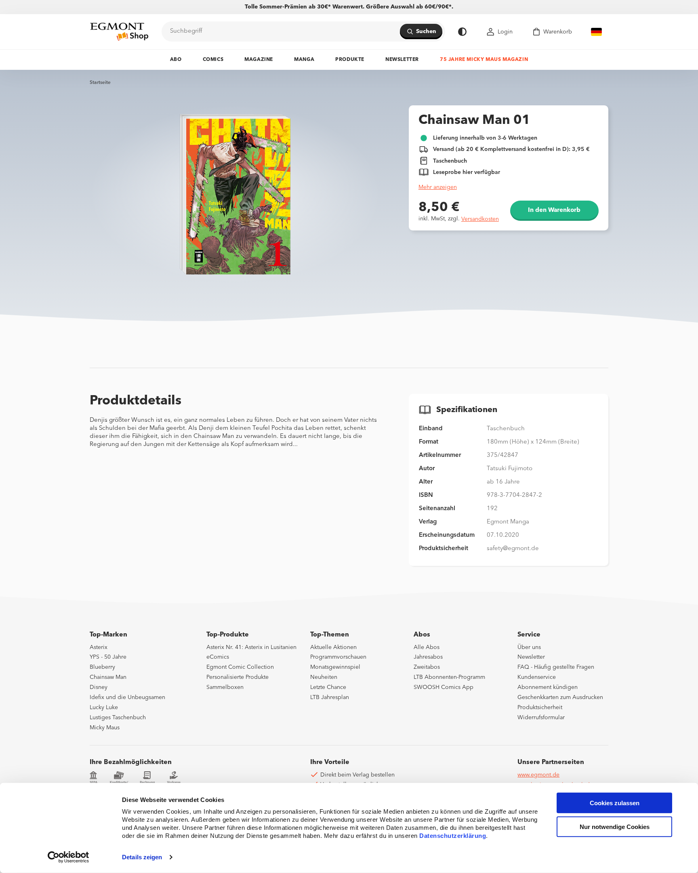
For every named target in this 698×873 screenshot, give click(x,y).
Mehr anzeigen (437, 187)
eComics (217, 657)
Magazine (258, 59)
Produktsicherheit (539, 707)
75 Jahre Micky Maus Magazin (484, 59)
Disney (98, 687)
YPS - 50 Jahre (108, 657)
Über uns (529, 647)
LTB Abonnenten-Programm (449, 677)
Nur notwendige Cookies (615, 826)
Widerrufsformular (541, 717)
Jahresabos (428, 657)
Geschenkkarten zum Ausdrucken (560, 697)
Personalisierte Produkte (237, 677)
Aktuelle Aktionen (333, 647)
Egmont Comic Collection (240, 667)
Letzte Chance (328, 687)
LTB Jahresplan (329, 697)
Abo (176, 59)
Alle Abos (426, 647)
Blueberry (102, 667)
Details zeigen (142, 857)
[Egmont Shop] (119, 31)
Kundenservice (536, 677)
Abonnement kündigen (547, 687)
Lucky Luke (104, 707)
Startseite (100, 82)
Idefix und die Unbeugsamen (127, 697)
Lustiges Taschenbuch (118, 717)
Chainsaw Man (108, 677)
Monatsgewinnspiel (335, 667)
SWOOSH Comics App (443, 687)
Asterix (98, 647)
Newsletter (402, 59)
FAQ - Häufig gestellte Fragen (555, 667)
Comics (213, 59)
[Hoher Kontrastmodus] (462, 31)
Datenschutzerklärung (452, 835)
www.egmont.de (538, 775)
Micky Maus (105, 728)
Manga (304, 59)
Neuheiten (323, 677)
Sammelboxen (225, 687)
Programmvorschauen (338, 657)
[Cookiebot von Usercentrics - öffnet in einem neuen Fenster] (68, 857)
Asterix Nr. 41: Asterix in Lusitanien (251, 647)
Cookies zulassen (614, 803)
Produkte (349, 59)
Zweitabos (427, 667)
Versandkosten (480, 219)
